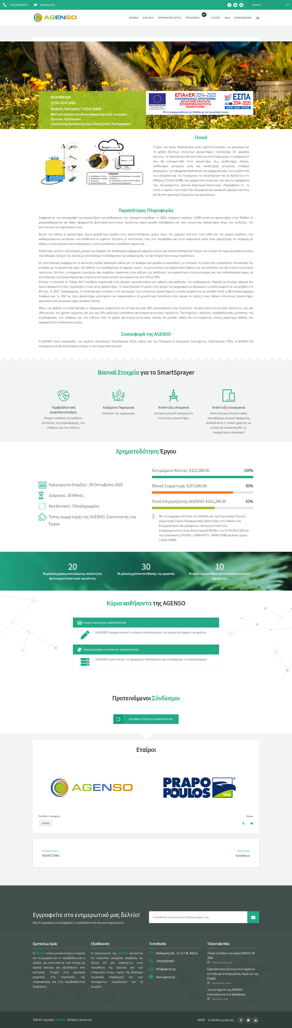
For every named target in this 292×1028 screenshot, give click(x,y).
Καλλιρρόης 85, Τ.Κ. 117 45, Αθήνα (177, 953)
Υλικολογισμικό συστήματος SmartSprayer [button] (110, 649)
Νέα (227, 17)
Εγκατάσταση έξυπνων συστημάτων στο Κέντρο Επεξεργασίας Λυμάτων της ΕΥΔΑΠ (233, 973)
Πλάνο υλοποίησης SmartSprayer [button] (104, 623)
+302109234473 (19, 5)
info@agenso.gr (166, 969)
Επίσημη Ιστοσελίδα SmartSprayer (151, 719)
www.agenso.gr (165, 977)
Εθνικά (46, 823)
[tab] (146, 622)
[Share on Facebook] (241, 823)
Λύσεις (215, 17)
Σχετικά (148, 17)
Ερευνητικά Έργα (170, 17)
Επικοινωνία (47, 5)
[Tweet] (249, 823)
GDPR (201, 1020)
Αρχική (133, 17)
